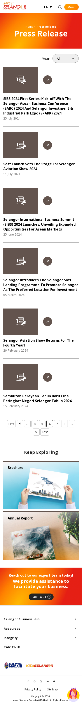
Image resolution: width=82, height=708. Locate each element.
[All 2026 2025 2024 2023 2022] (65, 58)
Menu (71, 7)
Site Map (52, 689)
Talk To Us (38, 597)
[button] (48, 7)
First (11, 424)
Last (45, 432)
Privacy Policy (32, 689)
